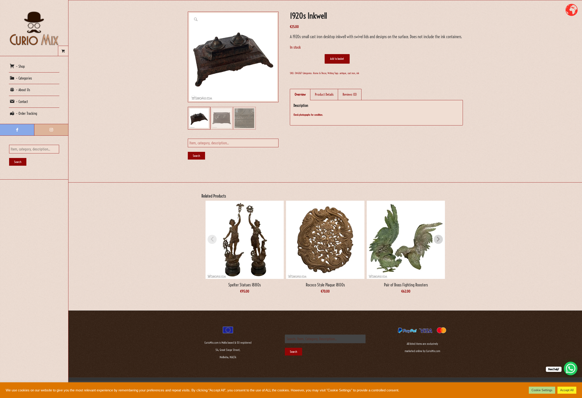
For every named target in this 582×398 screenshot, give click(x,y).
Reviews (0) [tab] (350, 94)
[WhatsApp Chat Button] (570, 368)
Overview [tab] (300, 94)
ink (357, 73)
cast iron (351, 73)
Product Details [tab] (324, 94)
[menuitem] (34, 67)
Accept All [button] (567, 390)
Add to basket (337, 58)
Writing (331, 73)
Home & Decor (319, 73)
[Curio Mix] (34, 28)
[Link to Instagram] (51, 129)
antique (343, 73)
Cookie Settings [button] (542, 390)
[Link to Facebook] (17, 129)
